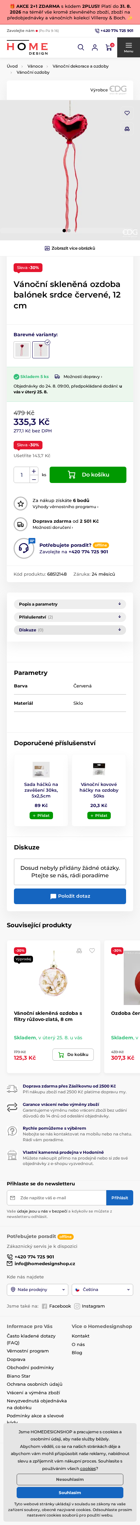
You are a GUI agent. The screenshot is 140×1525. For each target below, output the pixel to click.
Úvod (12, 66)
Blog (77, 1352)
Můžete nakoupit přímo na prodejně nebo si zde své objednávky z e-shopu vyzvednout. (75, 1160)
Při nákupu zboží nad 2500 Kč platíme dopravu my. (75, 1091)
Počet (22, 475)
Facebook (60, 1306)
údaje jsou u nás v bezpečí (42, 1211)
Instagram (93, 1306)
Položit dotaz (73, 896)
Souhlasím (70, 1492)
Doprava (16, 1359)
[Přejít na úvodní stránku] (27, 47)
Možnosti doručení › (53, 527)
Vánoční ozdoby (33, 72)
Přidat (43, 815)
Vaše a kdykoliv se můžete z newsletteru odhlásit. (59, 1214)
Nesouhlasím (70, 1479)
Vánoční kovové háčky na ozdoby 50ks (99, 790)
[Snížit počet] (34, 479)
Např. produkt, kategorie (50, 63)
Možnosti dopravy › (83, 376)
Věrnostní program (28, 1350)
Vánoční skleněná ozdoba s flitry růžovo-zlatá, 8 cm (48, 1016)
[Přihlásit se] (95, 47)
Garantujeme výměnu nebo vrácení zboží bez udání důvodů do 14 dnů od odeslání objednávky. (75, 1113)
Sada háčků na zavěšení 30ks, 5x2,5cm (41, 790)
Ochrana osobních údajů (35, 1384)
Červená (82, 685)
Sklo (78, 703)
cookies (88, 1468)
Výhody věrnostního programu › (66, 506)
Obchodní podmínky (30, 1367)
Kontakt (80, 1336)
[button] (81, 47)
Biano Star (18, 1376)
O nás (78, 1344)
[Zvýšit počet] (34, 471)
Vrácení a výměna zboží (33, 1392)
